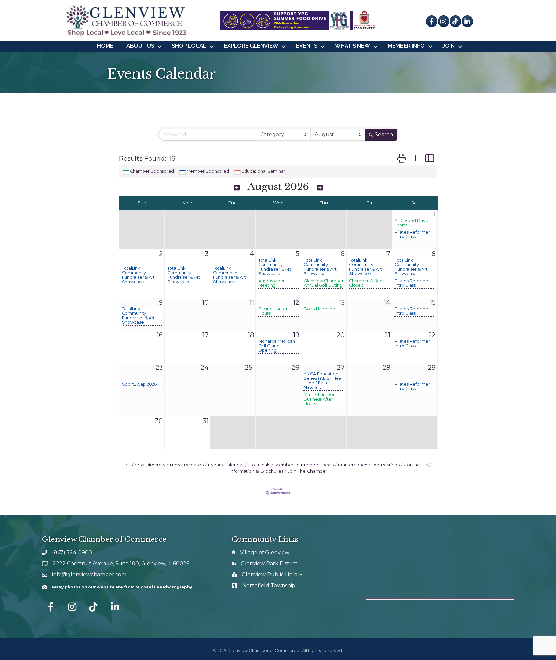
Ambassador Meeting (271, 283)
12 (296, 302)
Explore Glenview (251, 46)
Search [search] (384, 134)
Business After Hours (273, 311)
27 (341, 367)
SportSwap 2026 (139, 384)
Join (448, 46)
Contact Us (416, 464)
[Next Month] (320, 188)
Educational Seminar (263, 171)
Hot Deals (259, 464)
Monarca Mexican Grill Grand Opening (276, 346)
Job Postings (386, 464)
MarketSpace (352, 464)
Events (306, 46)
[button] (401, 158)
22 (432, 335)
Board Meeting (319, 309)
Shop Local (189, 46)
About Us (140, 46)
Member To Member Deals (304, 464)
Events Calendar (226, 464)
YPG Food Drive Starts (411, 222)
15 (433, 302)
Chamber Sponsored (152, 171)
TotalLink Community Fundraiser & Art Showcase (138, 275)
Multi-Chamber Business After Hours (319, 399)
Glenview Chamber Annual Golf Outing (324, 283)
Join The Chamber (307, 470)
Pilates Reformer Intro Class (412, 234)
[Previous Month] (237, 188)
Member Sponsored (208, 171)
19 (296, 335)
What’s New (352, 46)
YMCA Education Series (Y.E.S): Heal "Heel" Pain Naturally (323, 381)
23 (159, 367)
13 (342, 302)
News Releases (187, 464)
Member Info (406, 46)
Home (105, 46)
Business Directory (144, 464)
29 (432, 367)
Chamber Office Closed (366, 283)
